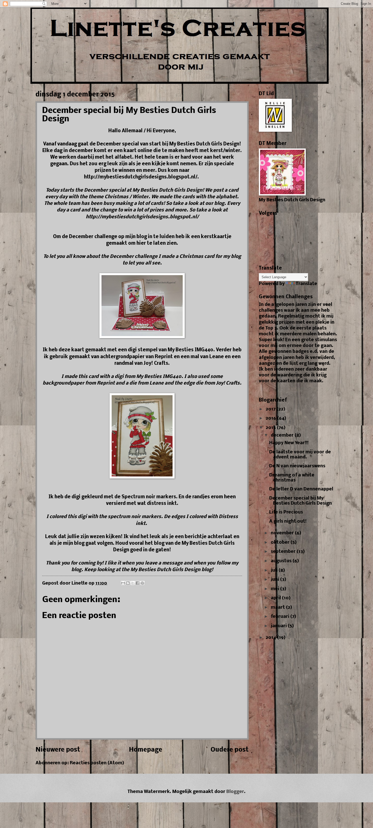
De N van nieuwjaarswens (297, 466)
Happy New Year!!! (289, 443)
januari (279, 626)
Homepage (145, 750)
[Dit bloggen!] (127, 583)
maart (278, 607)
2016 (271, 418)
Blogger (235, 791)
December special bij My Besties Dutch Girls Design (300, 501)
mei (275, 589)
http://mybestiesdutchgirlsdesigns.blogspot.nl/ (142, 217)
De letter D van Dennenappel (301, 489)
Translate (306, 283)
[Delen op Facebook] (137, 583)
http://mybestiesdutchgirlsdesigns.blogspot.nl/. (142, 177)
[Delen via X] (132, 583)
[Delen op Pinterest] (142, 583)
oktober (281, 542)
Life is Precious (286, 512)
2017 (271, 409)
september (284, 551)
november (283, 533)
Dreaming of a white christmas (291, 478)
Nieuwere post (58, 750)
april (276, 598)
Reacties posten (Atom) (97, 763)
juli (275, 570)
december (283, 435)
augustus (282, 561)
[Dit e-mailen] (123, 583)
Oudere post (230, 750)
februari (280, 616)
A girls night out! (288, 521)
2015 (271, 427)
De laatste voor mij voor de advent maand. (300, 455)
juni (275, 579)
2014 (271, 637)
